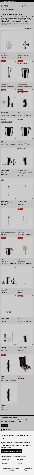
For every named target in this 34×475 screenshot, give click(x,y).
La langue (20, 459)
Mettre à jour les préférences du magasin (11, 469)
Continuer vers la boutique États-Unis (11, 451)
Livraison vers (5, 459)
